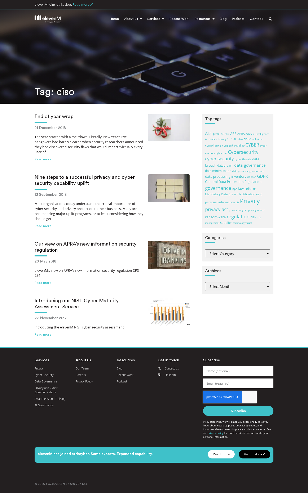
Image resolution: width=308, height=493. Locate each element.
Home (114, 19)
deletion (251, 176)
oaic (259, 194)
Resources (202, 19)
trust (249, 222)
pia (237, 202)
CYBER (252, 145)
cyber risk (221, 152)
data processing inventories (248, 170)
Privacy (250, 201)
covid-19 (239, 145)
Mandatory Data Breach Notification (230, 194)
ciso (240, 139)
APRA (241, 134)
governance (218, 188)
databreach (225, 165)
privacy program (238, 210)
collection (257, 139)
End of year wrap (54, 116)
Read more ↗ (82, 4)
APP (233, 133)
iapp (234, 189)
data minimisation (218, 171)
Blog (223, 19)
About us (131, 19)
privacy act (216, 209)
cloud (247, 139)
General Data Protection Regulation (233, 181)
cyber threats (243, 159)
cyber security (219, 159)
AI (207, 133)
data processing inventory (225, 176)
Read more (43, 159)
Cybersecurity (243, 152)
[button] (270, 19)
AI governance (219, 134)
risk (253, 217)
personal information (220, 202)
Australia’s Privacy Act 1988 (221, 139)
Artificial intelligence (257, 133)
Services (153, 19)
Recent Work (179, 19)
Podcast (238, 19)
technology (239, 222)
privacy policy (215, 433)
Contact (256, 19)
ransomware (215, 217)
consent (227, 145)
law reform (247, 188)
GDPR (262, 176)
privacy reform (256, 210)
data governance (250, 165)
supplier (226, 223)
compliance (213, 145)
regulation (238, 216)
